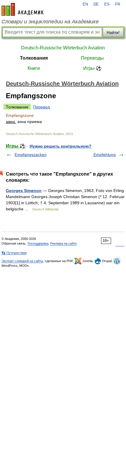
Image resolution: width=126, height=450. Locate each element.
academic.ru (22, 9)
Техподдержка (37, 243)
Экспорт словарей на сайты (22, 261)
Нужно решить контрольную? (60, 146)
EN (85, 4)
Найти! (113, 32)
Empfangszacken (31, 154)
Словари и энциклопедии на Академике (50, 22)
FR (117, 4)
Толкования (34, 58)
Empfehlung (104, 154)
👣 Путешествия (14, 253)
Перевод (41, 107)
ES (107, 4)
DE (96, 4)
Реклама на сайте (63, 243)
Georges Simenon (24, 190)
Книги (34, 68)
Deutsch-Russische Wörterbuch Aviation (63, 47)
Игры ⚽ (92, 68)
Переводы (92, 58)
